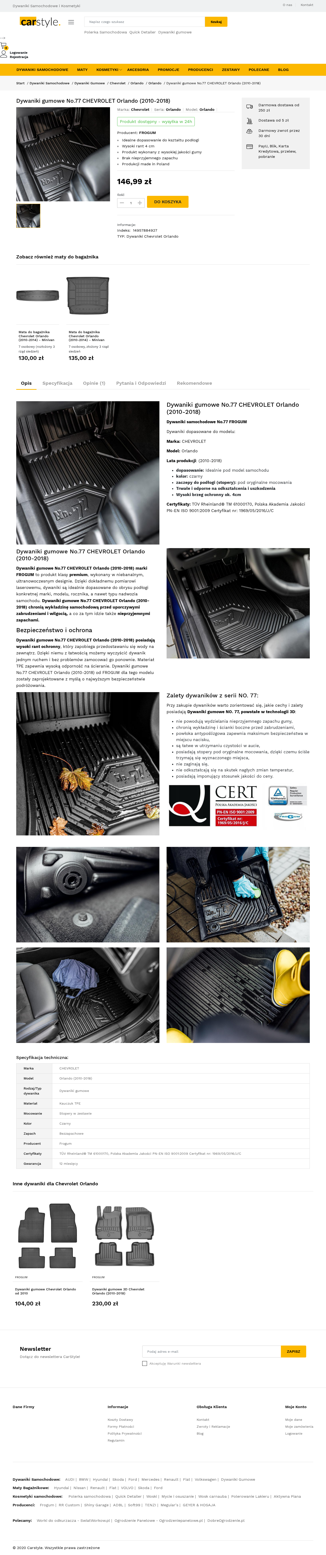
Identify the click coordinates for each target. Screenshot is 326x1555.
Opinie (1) (94, 383)
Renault (171, 1479)
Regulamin (116, 1440)
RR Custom (69, 1505)
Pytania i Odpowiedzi (141, 383)
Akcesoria (138, 69)
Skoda (118, 1479)
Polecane (259, 69)
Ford (132, 1479)
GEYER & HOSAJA (199, 1505)
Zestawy (231, 69)
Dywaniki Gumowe (89, 83)
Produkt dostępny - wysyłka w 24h (156, 121)
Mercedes (150, 1479)
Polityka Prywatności (125, 1433)
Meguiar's (169, 1505)
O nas (287, 5)
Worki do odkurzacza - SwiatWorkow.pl (73, 1520)
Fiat (186, 1479)
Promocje (168, 69)
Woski (151, 1496)
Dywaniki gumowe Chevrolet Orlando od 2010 (45, 1291)
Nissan (80, 1488)
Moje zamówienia (299, 1426)
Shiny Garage (96, 1505)
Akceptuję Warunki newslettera (175, 1363)
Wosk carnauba (212, 1496)
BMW (83, 1479)
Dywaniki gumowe (175, 32)
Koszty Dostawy (120, 1419)
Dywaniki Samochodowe (42, 69)
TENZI (150, 1505)
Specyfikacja (57, 383)
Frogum (21, 1277)
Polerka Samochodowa (105, 32)
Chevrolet (118, 83)
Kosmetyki (107, 69)
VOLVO (127, 1488)
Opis (26, 383)
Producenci (200, 69)
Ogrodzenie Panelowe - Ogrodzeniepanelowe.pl (159, 1520)
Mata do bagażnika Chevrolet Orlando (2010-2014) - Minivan (36, 336)
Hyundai (100, 1479)
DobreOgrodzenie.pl (226, 1520)
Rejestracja (19, 57)
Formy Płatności (121, 1426)
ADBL (118, 1505)
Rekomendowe (194, 383)
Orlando (137, 83)
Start (20, 83)
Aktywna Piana (287, 1496)
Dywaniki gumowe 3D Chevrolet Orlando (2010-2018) (118, 1291)
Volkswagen (205, 1479)
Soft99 (134, 1505)
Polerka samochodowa (89, 1496)
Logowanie (18, 52)
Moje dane (293, 1419)
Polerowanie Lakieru (250, 1496)
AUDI (69, 1479)
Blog (283, 69)
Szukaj (216, 22)
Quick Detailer (142, 32)
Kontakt (307, 5)
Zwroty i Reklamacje (213, 1426)
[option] (63, 154)
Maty (82, 69)
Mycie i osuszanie (178, 1496)
